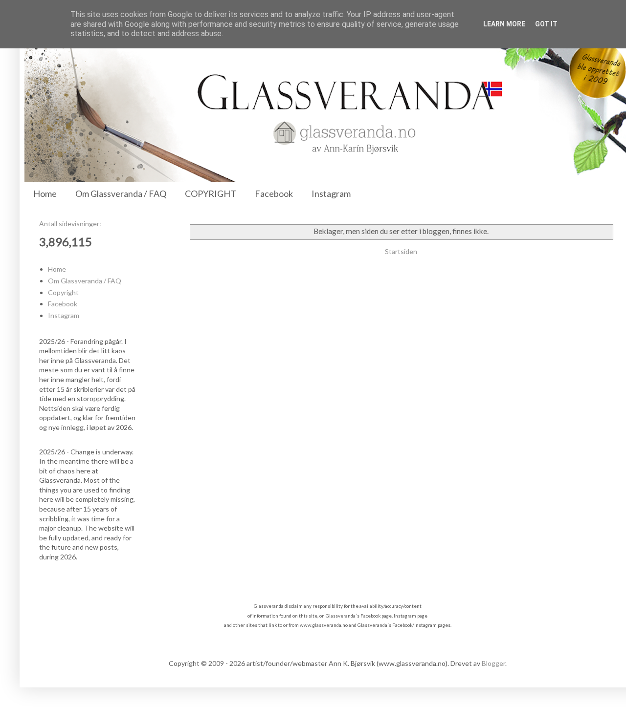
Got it (546, 24)
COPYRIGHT (210, 193)
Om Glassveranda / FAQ (120, 193)
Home (45, 193)
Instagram (331, 193)
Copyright (63, 292)
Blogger (493, 663)
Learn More (504, 24)
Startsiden (401, 251)
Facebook (274, 193)
